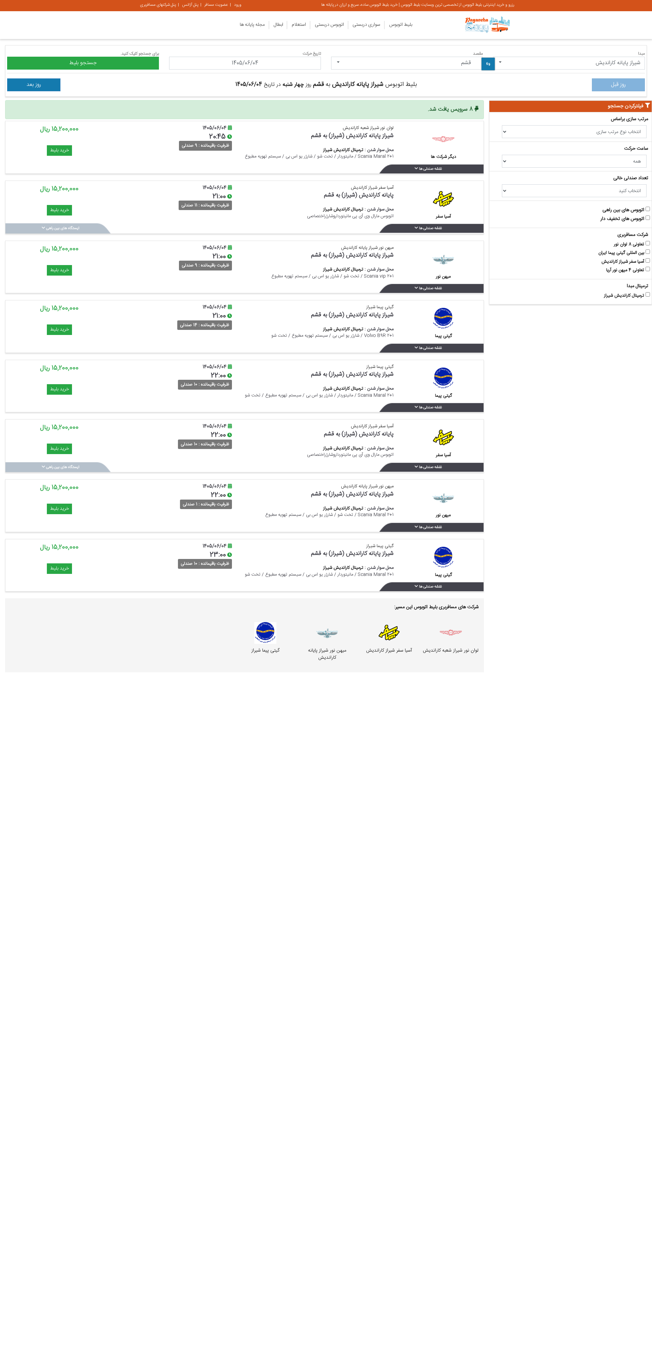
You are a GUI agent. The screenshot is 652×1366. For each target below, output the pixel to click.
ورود (237, 4)
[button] (569, 63)
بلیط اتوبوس (400, 25)
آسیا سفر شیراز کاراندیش (623, 261)
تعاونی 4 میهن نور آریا (626, 270)
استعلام (299, 25)
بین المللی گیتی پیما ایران (622, 253)
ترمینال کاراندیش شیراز (625, 295)
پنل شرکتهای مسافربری (158, 4)
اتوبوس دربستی (329, 25)
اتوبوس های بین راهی (624, 210)
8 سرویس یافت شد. (451, 109)
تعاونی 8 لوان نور (630, 244)
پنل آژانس (190, 4)
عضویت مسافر (216, 4)
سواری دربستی (366, 25)
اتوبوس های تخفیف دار (623, 219)
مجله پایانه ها (252, 25)
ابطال (278, 25)
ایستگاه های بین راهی (62, 228)
